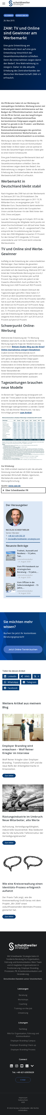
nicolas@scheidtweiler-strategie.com (24, 539)
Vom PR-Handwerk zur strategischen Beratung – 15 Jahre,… (28, 569)
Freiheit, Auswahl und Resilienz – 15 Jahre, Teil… (27, 553)
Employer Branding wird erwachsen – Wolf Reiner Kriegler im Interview (18, 749)
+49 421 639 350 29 (16, 536)
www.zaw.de (14, 486)
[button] (10, 676)
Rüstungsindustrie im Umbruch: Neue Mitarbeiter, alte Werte (22, 818)
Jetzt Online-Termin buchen (23, 649)
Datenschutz (23, 1100)
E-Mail (23, 1080)
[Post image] (10, 556)
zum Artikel (25, 412)
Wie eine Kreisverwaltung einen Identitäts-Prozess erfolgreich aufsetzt (22, 887)
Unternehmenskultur (25, 559)
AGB (23, 1102)
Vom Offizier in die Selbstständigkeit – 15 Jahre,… (27, 585)
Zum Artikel (9, 776)
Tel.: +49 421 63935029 (23, 1072)
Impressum (23, 1098)
